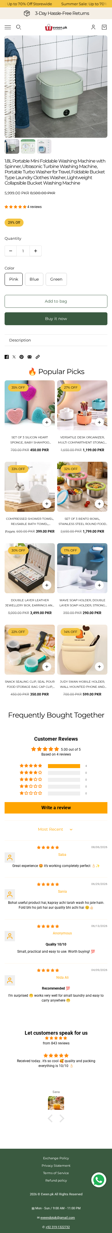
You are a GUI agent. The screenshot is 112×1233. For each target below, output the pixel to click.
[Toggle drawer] (8, 27)
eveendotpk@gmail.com (57, 1218)
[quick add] (46, 422)
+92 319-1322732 (58, 1227)
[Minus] (11, 250)
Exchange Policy (56, 1158)
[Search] (19, 27)
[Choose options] (99, 422)
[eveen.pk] (56, 27)
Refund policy (56, 1180)
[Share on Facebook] (6, 357)
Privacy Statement (56, 1166)
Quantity (13, 238)
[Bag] (104, 27)
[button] (16, 207)
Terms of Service (56, 1173)
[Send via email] (29, 357)
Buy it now (56, 318)
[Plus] (36, 250)
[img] (48, 848)
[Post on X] (14, 356)
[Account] (93, 27)
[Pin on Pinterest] (21, 357)
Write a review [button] (56, 807)
